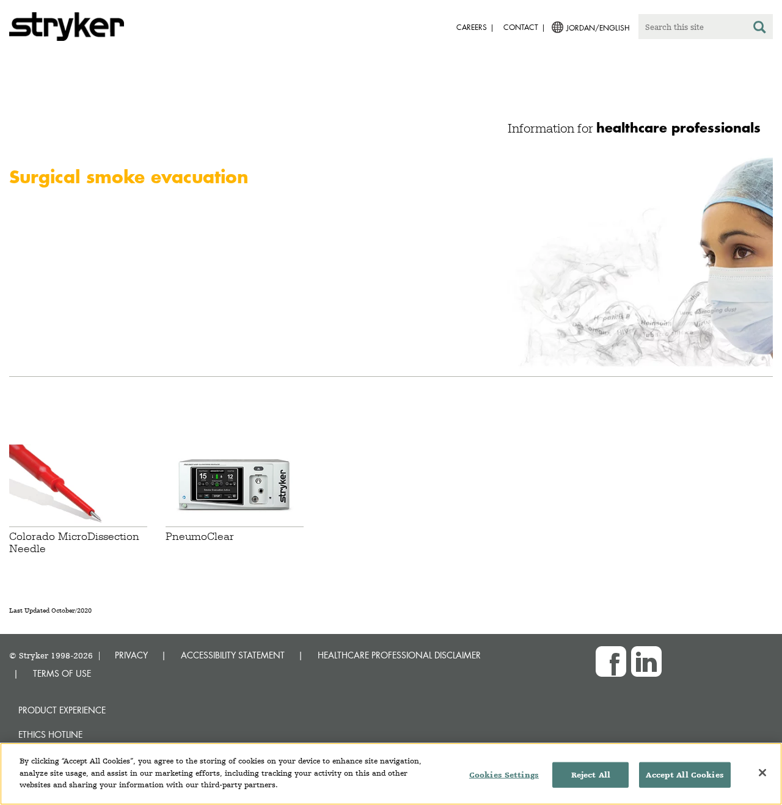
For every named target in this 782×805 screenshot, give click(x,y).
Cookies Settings (504, 774)
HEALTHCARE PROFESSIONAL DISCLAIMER (399, 655)
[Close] (762, 772)
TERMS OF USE (62, 673)
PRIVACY (131, 655)
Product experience (62, 710)
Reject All (590, 774)
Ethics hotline (50, 734)
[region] (391, 774)
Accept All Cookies (684, 774)
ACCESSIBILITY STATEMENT (233, 655)
